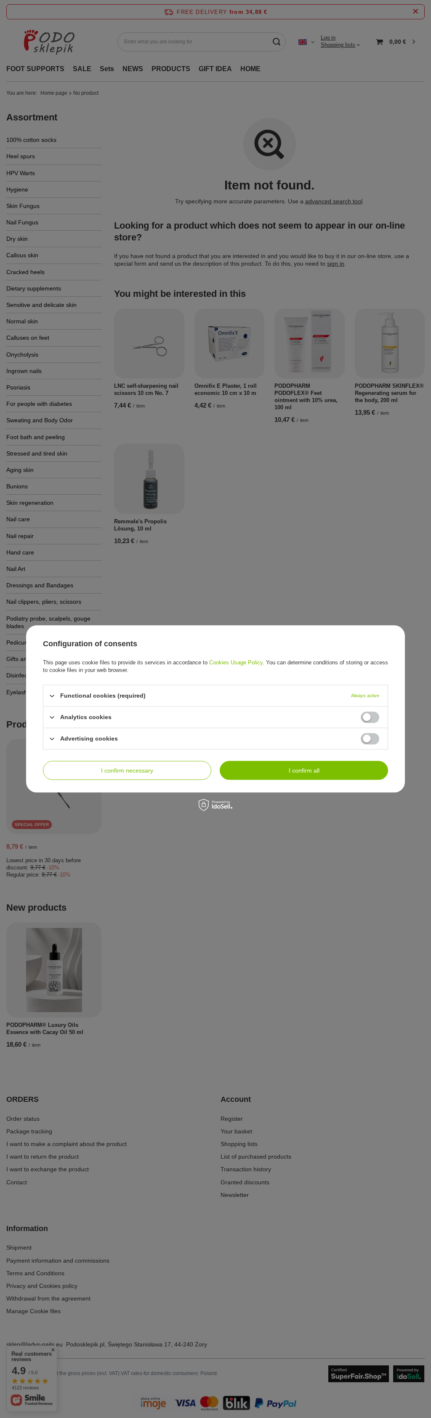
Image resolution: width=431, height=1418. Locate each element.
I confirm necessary (127, 770)
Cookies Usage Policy (236, 662)
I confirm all (304, 770)
